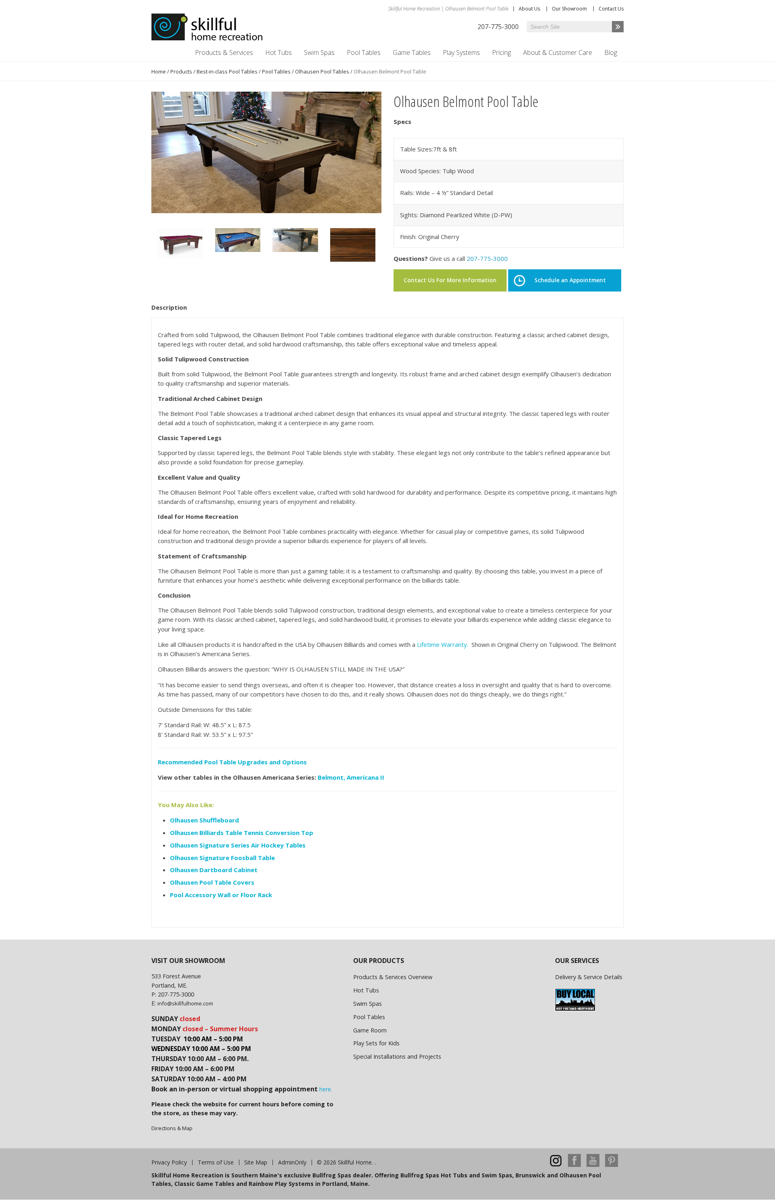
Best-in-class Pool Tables (227, 71)
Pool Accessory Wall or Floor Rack (221, 895)
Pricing (501, 52)
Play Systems (461, 52)
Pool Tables (364, 52)
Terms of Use (216, 1162)
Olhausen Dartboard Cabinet (214, 870)
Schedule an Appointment (570, 280)
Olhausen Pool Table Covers (212, 882)
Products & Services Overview (392, 977)
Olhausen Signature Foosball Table (222, 858)
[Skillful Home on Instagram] (555, 1165)
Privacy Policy (169, 1162)
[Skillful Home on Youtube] (592, 1165)
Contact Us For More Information (450, 280)
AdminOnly (292, 1162)
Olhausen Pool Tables (322, 71)
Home (158, 71)
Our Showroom (569, 8)
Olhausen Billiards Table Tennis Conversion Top (242, 833)
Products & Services (224, 52)
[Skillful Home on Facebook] (574, 1165)
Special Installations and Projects (397, 1056)
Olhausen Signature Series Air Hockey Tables (238, 845)
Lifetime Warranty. (442, 644)
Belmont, (331, 777)
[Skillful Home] (207, 27)
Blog (610, 52)
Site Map (255, 1162)
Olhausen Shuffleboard (204, 820)
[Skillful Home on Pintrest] (611, 1165)
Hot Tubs (278, 52)
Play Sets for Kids (376, 1043)
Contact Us (611, 8)
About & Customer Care (557, 52)
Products (181, 71)
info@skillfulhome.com (185, 1003)
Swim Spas (319, 52)
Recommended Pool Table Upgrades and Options (232, 762)
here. (325, 1089)
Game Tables (412, 52)
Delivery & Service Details (588, 977)
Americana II (365, 777)
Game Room (370, 1030)
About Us (529, 8)
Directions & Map (172, 1128)
